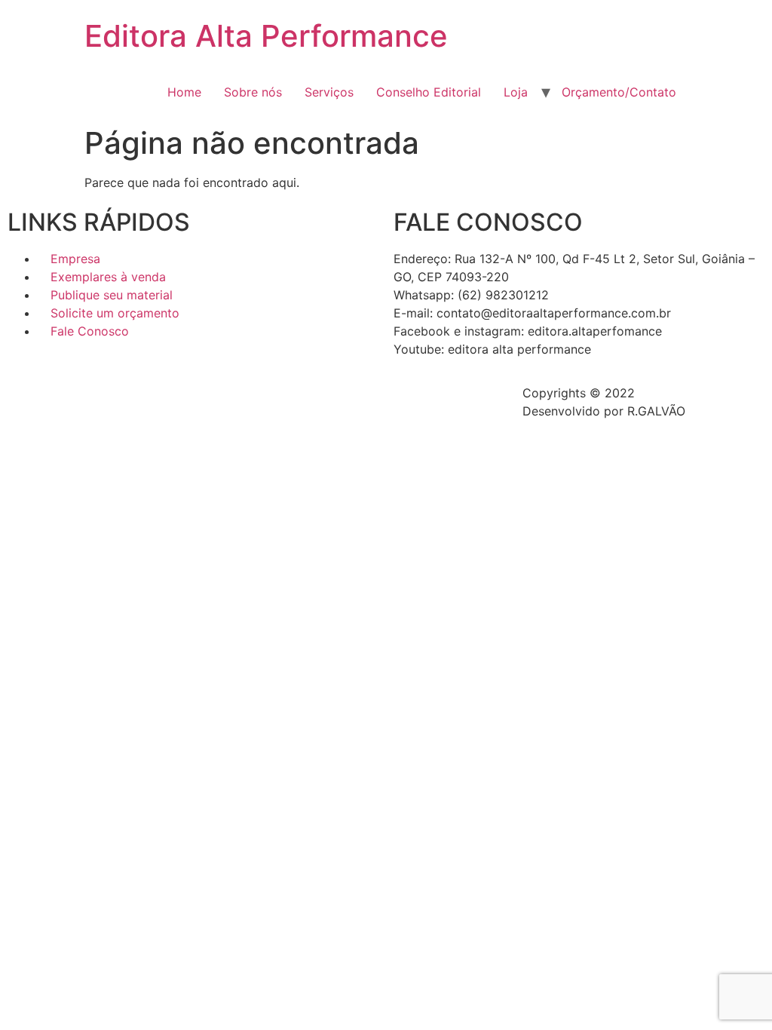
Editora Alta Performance (266, 35)
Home (184, 92)
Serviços (329, 92)
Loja (516, 92)
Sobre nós (253, 92)
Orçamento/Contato (619, 92)
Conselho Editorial (428, 92)
